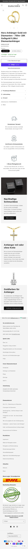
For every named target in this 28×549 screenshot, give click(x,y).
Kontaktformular (16, 334)
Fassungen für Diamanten (9, 407)
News (4, 471)
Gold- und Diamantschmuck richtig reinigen (13, 427)
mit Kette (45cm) (16, 51)
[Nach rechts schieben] (17, 28)
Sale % (4, 380)
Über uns (5, 342)
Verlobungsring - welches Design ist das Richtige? (13, 411)
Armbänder (5, 367)
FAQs (4, 358)
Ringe (4, 374)
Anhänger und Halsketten (9, 370)
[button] (1, 5)
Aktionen (5, 467)
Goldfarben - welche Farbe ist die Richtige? (13, 424)
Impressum (5, 439)
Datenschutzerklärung (8, 458)
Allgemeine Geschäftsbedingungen (11, 455)
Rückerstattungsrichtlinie (9, 449)
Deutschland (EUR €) (13, 536)
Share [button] (4, 104)
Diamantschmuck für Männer (10, 430)
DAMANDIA (15, 546)
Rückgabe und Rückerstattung (10, 445)
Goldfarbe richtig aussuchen (13, 308)
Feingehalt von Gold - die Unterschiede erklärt (12, 416)
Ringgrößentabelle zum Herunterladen (12, 349)
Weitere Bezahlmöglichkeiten (14, 68)
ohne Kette (5, 51)
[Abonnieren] (23, 521)
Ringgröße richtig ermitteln (9, 345)
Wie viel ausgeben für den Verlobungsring (13, 420)
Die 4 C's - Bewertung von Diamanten (12, 404)
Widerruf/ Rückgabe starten (10, 442)
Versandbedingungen (8, 452)
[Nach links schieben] (10, 28)
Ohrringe (5, 377)
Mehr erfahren (10, 218)
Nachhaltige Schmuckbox (9, 352)
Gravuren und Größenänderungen (11, 355)
